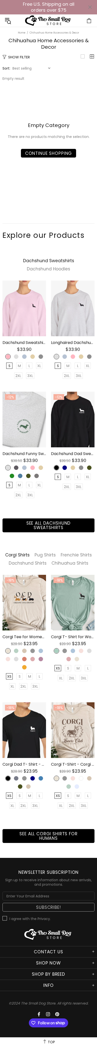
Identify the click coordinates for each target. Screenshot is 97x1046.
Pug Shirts (45, 555)
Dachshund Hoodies (48, 269)
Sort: (6, 68)
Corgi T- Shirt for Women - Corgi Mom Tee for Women (73, 636)
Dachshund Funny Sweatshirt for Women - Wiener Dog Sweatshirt (24, 453)
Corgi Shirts (17, 555)
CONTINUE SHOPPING (48, 153)
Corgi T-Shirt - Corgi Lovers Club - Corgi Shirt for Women (73, 764)
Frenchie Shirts (76, 555)
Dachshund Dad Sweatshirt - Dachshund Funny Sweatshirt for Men (73, 453)
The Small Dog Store (48, 20)
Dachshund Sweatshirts (48, 261)
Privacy (44, 919)
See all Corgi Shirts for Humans (48, 836)
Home (21, 33)
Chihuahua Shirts (69, 563)
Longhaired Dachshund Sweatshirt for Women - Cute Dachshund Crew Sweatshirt (73, 342)
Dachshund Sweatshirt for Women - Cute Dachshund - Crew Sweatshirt (24, 342)
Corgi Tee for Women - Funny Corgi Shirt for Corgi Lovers (24, 636)
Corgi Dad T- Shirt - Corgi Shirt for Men (24, 764)
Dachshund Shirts (28, 563)
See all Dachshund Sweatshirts (48, 525)
